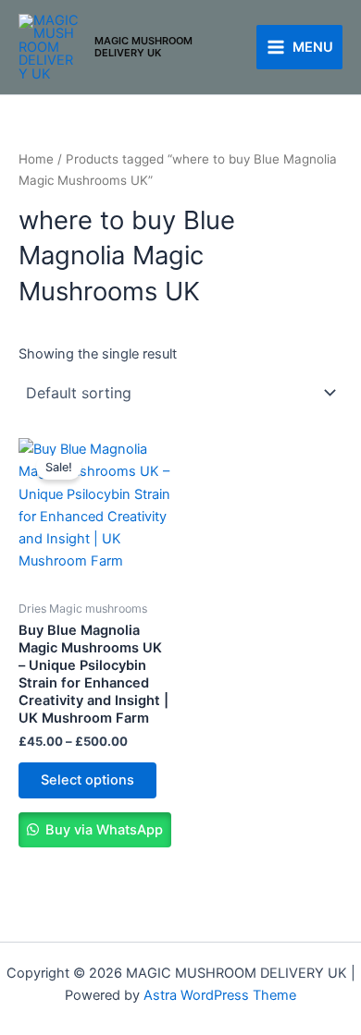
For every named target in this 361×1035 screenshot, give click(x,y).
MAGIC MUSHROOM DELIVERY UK (143, 46)
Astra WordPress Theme (219, 995)
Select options (87, 780)
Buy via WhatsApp (102, 830)
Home (36, 159)
